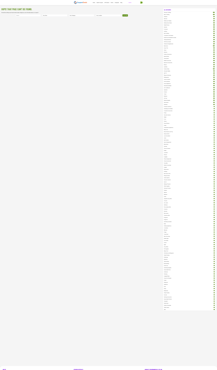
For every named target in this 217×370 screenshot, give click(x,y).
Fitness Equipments (189, 158)
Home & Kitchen (189, 81)
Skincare (189, 18)
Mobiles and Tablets (189, 20)
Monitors (189, 52)
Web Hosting (189, 261)
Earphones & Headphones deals (189, 37)
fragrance (189, 219)
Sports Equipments (189, 142)
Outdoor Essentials (189, 305)
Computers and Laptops (189, 35)
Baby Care (189, 129)
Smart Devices (189, 123)
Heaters (189, 190)
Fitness (189, 121)
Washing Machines (189, 39)
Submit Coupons (100, 2)
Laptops (189, 31)
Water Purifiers (189, 292)
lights (189, 244)
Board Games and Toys (189, 131)
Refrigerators (189, 77)
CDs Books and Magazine (189, 253)
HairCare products (189, 41)
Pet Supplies (189, 248)
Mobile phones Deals (189, 22)
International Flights (189, 85)
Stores (112, 2)
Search (124, 15)
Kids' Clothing (189, 33)
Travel (189, 94)
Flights (189, 117)
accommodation (189, 135)
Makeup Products (189, 184)
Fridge (189, 232)
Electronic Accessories (189, 62)
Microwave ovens (189, 173)
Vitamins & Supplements (189, 43)
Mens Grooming (189, 236)
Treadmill (189, 301)
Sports (189, 181)
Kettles (189, 150)
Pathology (189, 257)
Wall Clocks (189, 303)
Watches (189, 16)
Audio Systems (189, 177)
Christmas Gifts (189, 215)
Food (189, 119)
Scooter (189, 294)
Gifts (189, 309)
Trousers (189, 200)
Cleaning (189, 273)
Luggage (189, 156)
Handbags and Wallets (189, 108)
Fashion (189, 91)
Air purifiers (189, 246)
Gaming (189, 146)
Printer (189, 112)
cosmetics (189, 152)
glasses (189, 192)
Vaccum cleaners (189, 148)
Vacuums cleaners (189, 179)
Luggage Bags (189, 276)
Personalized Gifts (189, 207)
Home (94, 2)
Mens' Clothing (189, 14)
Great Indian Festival (189, 299)
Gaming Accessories (189, 297)
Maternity (189, 259)
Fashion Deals (189, 68)
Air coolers (189, 202)
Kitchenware (189, 169)
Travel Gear (189, 234)
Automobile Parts (189, 269)
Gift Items (189, 204)
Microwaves (189, 213)
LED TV (189, 73)
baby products (189, 133)
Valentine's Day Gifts (189, 198)
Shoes (189, 50)
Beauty (189, 64)
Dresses (189, 154)
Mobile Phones (189, 25)
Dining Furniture (189, 175)
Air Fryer (189, 98)
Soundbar (189, 163)
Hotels (189, 125)
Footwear (189, 29)
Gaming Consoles (189, 188)
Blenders (189, 230)
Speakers (189, 89)
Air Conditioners (189, 87)
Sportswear (189, 102)
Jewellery (189, 66)
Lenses (189, 242)
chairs (189, 137)
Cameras (189, 209)
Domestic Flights (189, 71)
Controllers (189, 227)
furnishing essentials (189, 221)
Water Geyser (189, 307)
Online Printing (189, 255)
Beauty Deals (189, 56)
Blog (121, 2)
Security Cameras (189, 114)
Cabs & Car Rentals (189, 278)
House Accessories (189, 161)
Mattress (189, 96)
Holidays (189, 171)
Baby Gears (189, 144)
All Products (106, 2)
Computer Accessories (189, 110)
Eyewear (189, 211)
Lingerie (189, 167)
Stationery (189, 282)
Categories (117, 2)
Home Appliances (189, 83)
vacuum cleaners (189, 79)
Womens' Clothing (189, 12)
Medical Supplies (189, 100)
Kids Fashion (189, 140)
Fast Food (189, 265)
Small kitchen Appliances (189, 127)
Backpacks (189, 290)
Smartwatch (189, 58)
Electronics (189, 45)
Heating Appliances (189, 225)
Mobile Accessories (189, 60)
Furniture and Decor (189, 106)
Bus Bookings (189, 263)
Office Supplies (189, 186)
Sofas (189, 196)
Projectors (189, 217)
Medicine (189, 194)
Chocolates (189, 240)
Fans (189, 286)
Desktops (189, 104)
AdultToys (189, 284)
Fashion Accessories (189, 54)
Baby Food (189, 250)
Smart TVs (189, 48)
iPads (189, 288)
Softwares (189, 271)
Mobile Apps (189, 238)
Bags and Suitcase (189, 75)
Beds (189, 223)
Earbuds (189, 27)
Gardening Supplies (189, 267)
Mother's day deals (189, 165)
